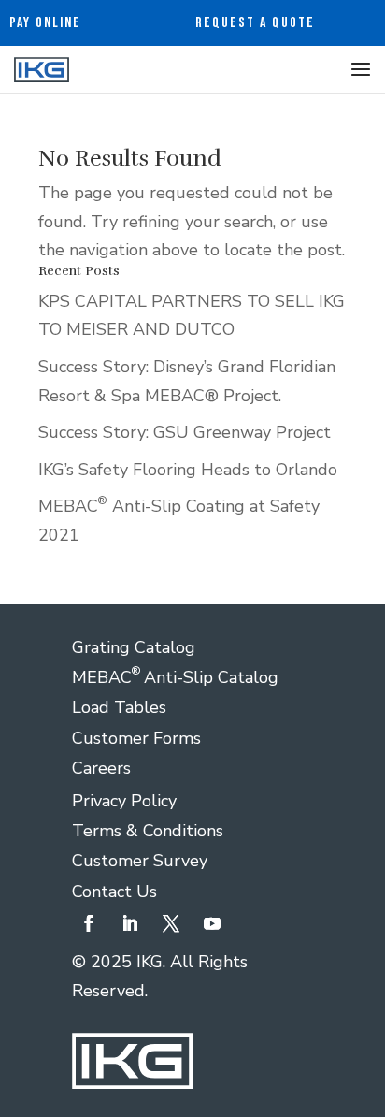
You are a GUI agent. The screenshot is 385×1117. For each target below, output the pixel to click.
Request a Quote (255, 23)
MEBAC (108, 677)
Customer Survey (139, 860)
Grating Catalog (133, 647)
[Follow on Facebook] (89, 923)
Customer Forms (136, 738)
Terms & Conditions (147, 831)
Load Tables (119, 707)
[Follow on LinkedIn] (130, 923)
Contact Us (114, 891)
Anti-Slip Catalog (211, 677)
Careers (101, 768)
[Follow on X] (171, 923)
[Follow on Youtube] (212, 923)
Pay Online (45, 23)
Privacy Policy (124, 801)
